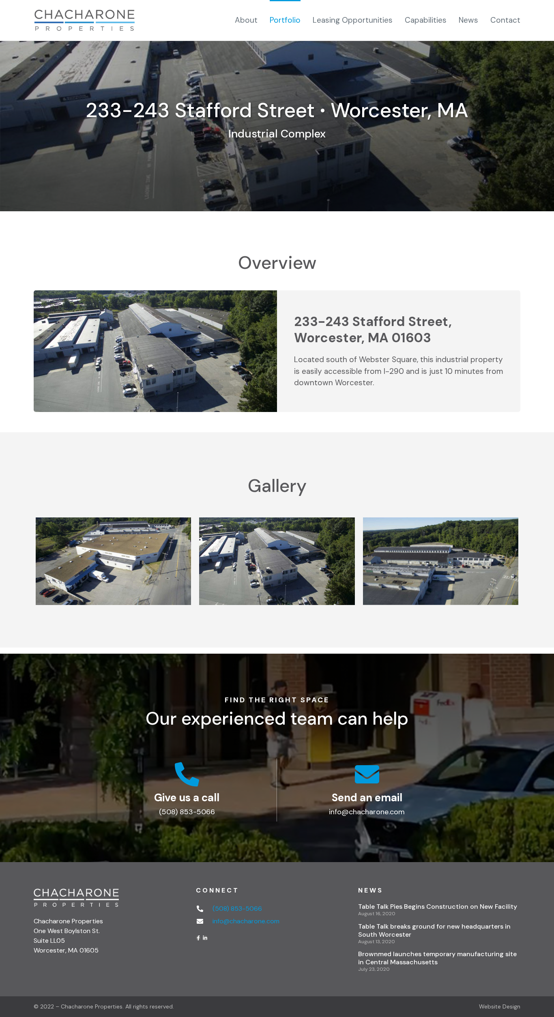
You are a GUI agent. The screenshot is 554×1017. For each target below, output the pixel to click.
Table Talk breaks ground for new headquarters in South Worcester (434, 930)
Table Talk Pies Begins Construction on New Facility (437, 906)
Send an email (367, 798)
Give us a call (186, 798)
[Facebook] (198, 937)
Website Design (499, 1006)
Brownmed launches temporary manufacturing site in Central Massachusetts (437, 958)
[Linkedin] (205, 937)
